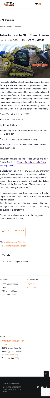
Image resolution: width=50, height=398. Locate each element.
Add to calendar (15, 230)
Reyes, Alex (31, 283)
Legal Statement (11, 383)
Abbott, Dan (31, 287)
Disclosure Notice (12, 387)
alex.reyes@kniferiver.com (17, 187)
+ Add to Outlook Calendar (15, 245)
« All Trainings (7, 19)
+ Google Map (12, 354)
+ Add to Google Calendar (14, 242)
